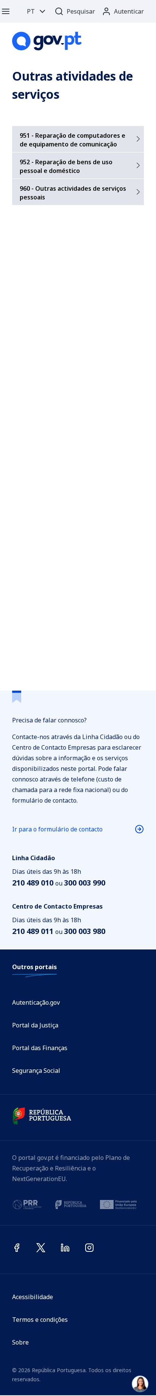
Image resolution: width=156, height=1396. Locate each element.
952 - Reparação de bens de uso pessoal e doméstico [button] (66, 166)
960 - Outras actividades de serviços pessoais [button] (73, 192)
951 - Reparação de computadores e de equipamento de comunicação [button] (72, 139)
